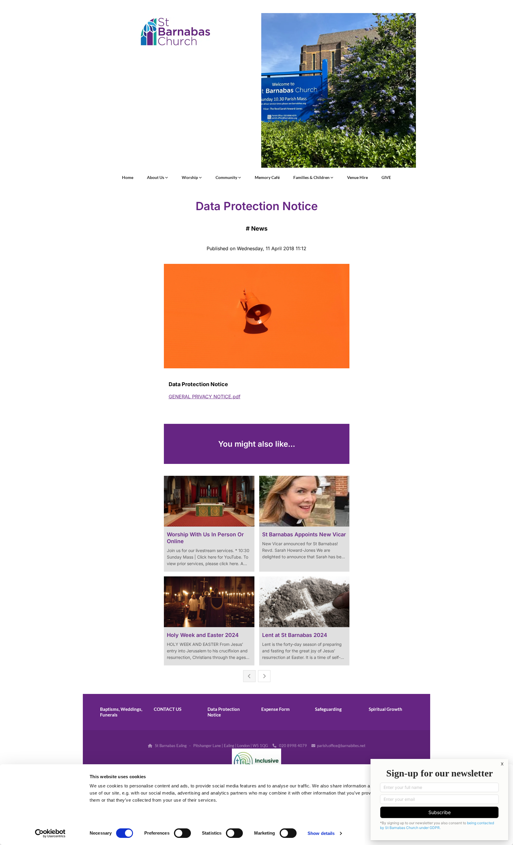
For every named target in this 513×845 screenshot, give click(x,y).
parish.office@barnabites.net (341, 745)
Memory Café (267, 177)
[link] (157, 177)
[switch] (182, 833)
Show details (321, 833)
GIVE (386, 177)
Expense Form (275, 709)
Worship (190, 177)
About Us (156, 177)
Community (227, 177)
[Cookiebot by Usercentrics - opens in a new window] (50, 833)
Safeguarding (328, 709)
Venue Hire (357, 177)
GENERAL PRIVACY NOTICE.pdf (204, 396)
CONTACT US (167, 709)
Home (127, 177)
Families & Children (311, 177)
